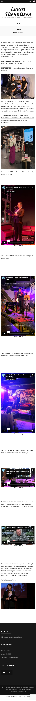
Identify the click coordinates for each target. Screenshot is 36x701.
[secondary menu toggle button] (2, 2)
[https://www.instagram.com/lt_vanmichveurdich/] (9, 672)
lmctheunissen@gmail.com (12, 637)
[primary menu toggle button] (18, 24)
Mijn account (5, 650)
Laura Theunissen (18, 11)
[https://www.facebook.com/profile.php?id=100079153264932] (4, 672)
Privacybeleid (6, 654)
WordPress (13, 691)
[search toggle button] (30, 1)
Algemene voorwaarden (9, 658)
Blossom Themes (18, 689)
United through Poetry (9, 580)
